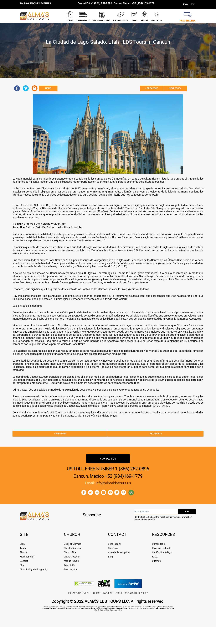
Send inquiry (70, 569)
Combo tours (158, 543)
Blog (22, 565)
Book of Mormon (72, 543)
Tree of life (69, 565)
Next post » (175, 88)
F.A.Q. (155, 556)
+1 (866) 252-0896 (101, 3)
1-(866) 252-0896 (132, 468)
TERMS (96, 593)
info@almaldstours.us (113, 483)
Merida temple (71, 561)
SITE (22, 543)
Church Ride (70, 552)
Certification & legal (162, 552)
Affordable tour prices (119, 552)
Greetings (113, 548)
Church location (72, 556)
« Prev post (151, 88)
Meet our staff (27, 556)
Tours (23, 548)
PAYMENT (108, 593)
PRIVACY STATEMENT (79, 593)
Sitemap (156, 561)
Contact (24, 561)
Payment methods (161, 548)
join (187, 511)
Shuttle (23, 552)
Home (48, 88)
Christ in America (73, 548)
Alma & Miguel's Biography (34, 569)
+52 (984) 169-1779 (143, 3)
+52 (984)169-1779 (124, 476)
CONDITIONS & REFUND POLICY (132, 593)
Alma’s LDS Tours (51, 412)
